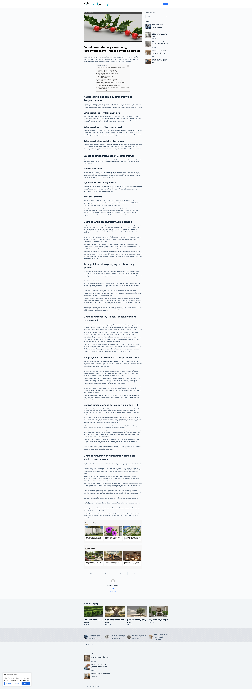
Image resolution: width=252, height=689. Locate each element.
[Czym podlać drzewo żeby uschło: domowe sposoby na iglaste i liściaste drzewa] (137, 611)
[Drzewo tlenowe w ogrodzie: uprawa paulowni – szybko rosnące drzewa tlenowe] (115, 611)
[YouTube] (92, 644)
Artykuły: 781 (113, 591)
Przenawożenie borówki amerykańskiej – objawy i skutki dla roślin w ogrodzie (159, 26)
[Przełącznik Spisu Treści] (127, 65)
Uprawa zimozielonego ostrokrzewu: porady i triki (108, 85)
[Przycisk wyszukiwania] (167, 16)
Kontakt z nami (155, 3)
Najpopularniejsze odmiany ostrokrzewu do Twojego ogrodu (111, 67)
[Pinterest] (120, 573)
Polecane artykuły (103, 88)
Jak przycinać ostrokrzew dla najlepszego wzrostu (109, 83)
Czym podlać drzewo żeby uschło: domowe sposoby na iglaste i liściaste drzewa (136, 621)
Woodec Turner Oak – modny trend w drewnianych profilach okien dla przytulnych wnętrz (159, 52)
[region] (17, 679)
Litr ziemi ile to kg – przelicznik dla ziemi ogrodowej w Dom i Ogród (159, 61)
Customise (8, 683)
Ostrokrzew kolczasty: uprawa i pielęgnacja (107, 79)
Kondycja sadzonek (103, 74)
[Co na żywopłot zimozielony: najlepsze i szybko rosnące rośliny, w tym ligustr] (93, 611)
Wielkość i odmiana (103, 77)
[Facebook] (91, 573)
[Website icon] (113, 588)
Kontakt (148, 3)
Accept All (25, 683)
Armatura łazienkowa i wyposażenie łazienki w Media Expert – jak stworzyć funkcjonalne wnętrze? (100, 657)
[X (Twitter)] (105, 573)
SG (160, 3)
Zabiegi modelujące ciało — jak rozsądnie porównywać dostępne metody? (99, 666)
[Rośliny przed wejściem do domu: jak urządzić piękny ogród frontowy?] (158, 611)
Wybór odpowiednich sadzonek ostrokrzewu (107, 73)
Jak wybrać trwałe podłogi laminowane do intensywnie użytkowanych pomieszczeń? (100, 675)
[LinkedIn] (135, 573)
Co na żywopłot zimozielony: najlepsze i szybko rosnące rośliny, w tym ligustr (93, 621)
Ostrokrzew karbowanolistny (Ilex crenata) (108, 71)
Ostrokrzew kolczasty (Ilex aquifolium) (107, 68)
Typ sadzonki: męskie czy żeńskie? (107, 76)
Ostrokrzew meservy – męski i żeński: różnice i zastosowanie (111, 82)
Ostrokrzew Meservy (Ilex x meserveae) (107, 70)
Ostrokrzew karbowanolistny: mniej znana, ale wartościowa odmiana (113, 87)
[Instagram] (88, 644)
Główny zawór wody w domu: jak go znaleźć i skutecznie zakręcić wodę (160, 43)
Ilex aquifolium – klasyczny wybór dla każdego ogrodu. (109, 80)
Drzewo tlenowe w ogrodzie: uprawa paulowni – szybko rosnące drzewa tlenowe (114, 621)
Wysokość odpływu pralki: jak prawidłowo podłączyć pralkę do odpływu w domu (159, 34)
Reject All (17, 683)
